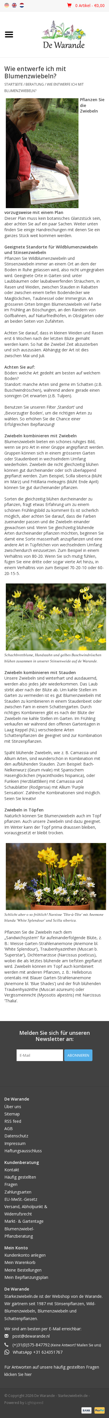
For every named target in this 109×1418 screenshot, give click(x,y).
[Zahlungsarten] (85, 1409)
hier (28, 1374)
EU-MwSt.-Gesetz (20, 1199)
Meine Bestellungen (23, 1270)
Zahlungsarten (17, 1192)
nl (21, 5)
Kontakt (11, 1169)
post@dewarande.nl (31, 1336)
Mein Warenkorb (19, 1262)
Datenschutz (16, 1136)
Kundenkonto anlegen (25, 1255)
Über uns (12, 1106)
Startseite (13, 84)
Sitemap (12, 1114)
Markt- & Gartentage (24, 1221)
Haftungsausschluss (23, 1150)
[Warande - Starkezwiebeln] (63, 34)
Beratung (35, 84)
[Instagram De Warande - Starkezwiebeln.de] (60, 1073)
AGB (8, 1128)
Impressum (15, 1143)
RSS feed (12, 1121)
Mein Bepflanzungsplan (26, 1277)
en (14, 5)
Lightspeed (34, 1402)
